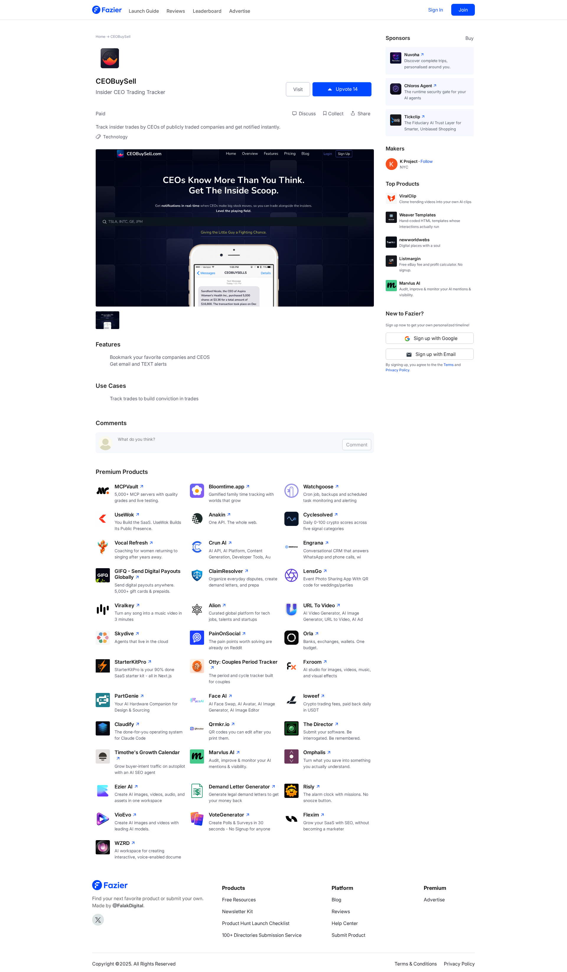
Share (363, 113)
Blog (336, 900)
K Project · (410, 161)
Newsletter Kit (237, 911)
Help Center (345, 923)
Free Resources (239, 900)
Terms (449, 364)
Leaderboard (207, 11)
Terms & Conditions (416, 964)
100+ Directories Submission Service (262, 935)
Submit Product (348, 935)
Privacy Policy (397, 370)
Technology (115, 137)
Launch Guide (144, 11)
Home (100, 36)
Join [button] (463, 10)
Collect (335, 113)
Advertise (239, 11)
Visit (298, 89)
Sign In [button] (435, 10)
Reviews (176, 11)
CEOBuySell (120, 36)
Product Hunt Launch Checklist (255, 923)
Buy (469, 38)
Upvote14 (347, 89)
